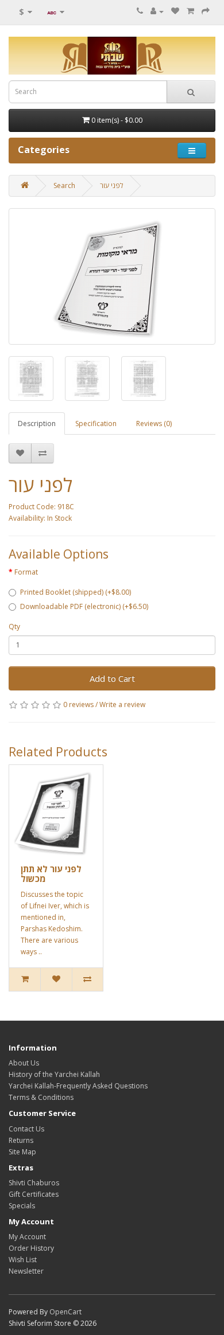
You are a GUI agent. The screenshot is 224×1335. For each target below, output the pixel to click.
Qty (14, 626)
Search (64, 185)
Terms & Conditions (41, 1097)
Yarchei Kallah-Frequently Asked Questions (78, 1086)
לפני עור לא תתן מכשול (51, 873)
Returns (21, 1140)
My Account (27, 1237)
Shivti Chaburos (34, 1183)
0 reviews (78, 704)
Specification (96, 423)
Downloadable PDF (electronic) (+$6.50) (84, 606)
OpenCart (65, 1312)
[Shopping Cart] (190, 11)
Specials (22, 1206)
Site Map (22, 1152)
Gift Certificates (34, 1194)
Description (37, 423)
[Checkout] (206, 11)
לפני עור (111, 185)
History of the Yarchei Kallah (54, 1074)
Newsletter (26, 1271)
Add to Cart (112, 678)
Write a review (122, 704)
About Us (24, 1063)
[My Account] (157, 11)
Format (26, 572)
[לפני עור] (112, 276)
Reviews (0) (154, 423)
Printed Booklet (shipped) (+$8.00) (75, 592)
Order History (31, 1248)
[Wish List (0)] (175, 11)
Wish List (23, 1259)
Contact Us (26, 1129)
